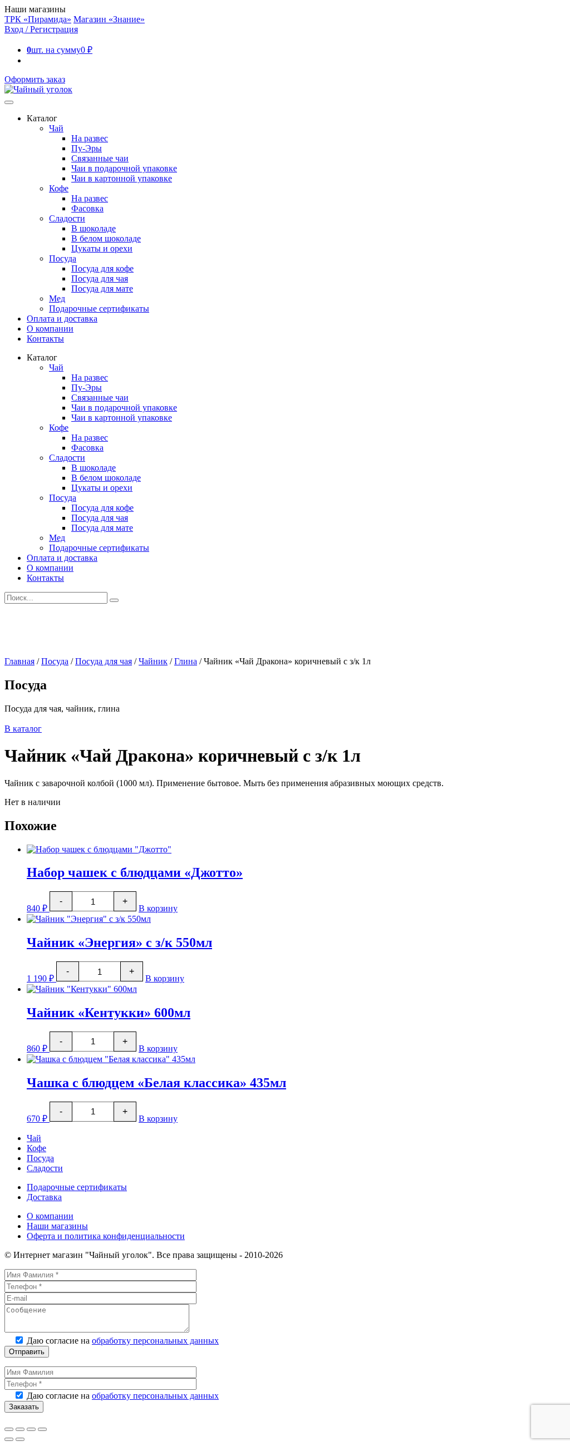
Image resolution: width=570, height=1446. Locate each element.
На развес (89, 138)
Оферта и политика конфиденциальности (106, 1236)
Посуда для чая (99, 278)
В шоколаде (93, 228)
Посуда (62, 258)
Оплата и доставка (62, 318)
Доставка (44, 1197)
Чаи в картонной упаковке (121, 178)
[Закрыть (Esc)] (42, 1429)
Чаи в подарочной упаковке (124, 168)
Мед (57, 298)
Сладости (67, 218)
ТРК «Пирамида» (37, 19)
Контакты (45, 338)
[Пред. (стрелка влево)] (8, 1439)
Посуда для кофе (102, 268)
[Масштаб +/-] (8, 1429)
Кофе (58, 188)
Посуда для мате (102, 288)
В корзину (158, 908)
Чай (56, 128)
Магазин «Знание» (109, 19)
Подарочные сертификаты (99, 308)
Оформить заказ (34, 79)
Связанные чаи (100, 158)
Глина (185, 661)
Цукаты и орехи (101, 248)
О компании (50, 328)
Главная (19, 661)
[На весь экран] (20, 1429)
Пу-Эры (86, 148)
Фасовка (87, 208)
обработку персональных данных (155, 1340)
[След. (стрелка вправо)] (20, 1439)
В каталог (23, 728)
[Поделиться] (31, 1429)
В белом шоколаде (106, 238)
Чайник (153, 661)
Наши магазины (57, 1226)
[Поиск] (114, 600)
